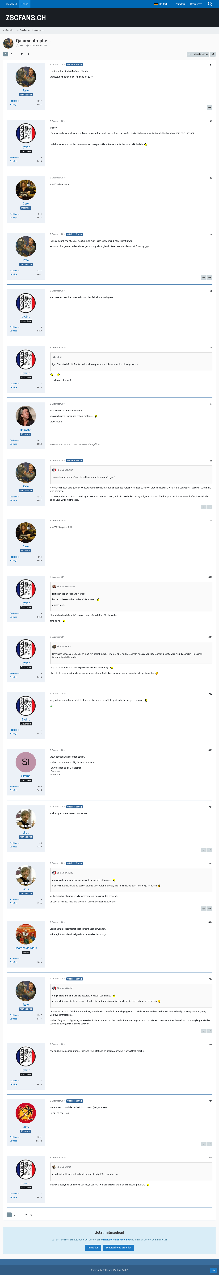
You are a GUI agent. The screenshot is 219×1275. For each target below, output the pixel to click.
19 (22, 54)
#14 (210, 807)
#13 (210, 750)
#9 (211, 520)
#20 (210, 1157)
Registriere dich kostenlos (116, 1239)
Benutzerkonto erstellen (118, 1247)
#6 (211, 347)
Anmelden (180, 4)
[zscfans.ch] (109, 17)
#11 (210, 637)
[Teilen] (213, 54)
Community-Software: (109, 1270)
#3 (211, 178)
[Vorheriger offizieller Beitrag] (203, 277)
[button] (162, 4)
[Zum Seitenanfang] (213, 1270)
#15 (210, 863)
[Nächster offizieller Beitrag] (209, 107)
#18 (210, 1044)
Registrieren (196, 4)
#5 (211, 291)
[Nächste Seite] (28, 54)
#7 (211, 404)
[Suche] (210, 4)
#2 (211, 121)
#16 (210, 922)
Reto (22, 45)
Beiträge (13, 104)
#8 (211, 460)
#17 (210, 979)
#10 (210, 577)
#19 (210, 1101)
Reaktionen (15, 101)
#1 (211, 64)
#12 (210, 694)
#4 (211, 234)
